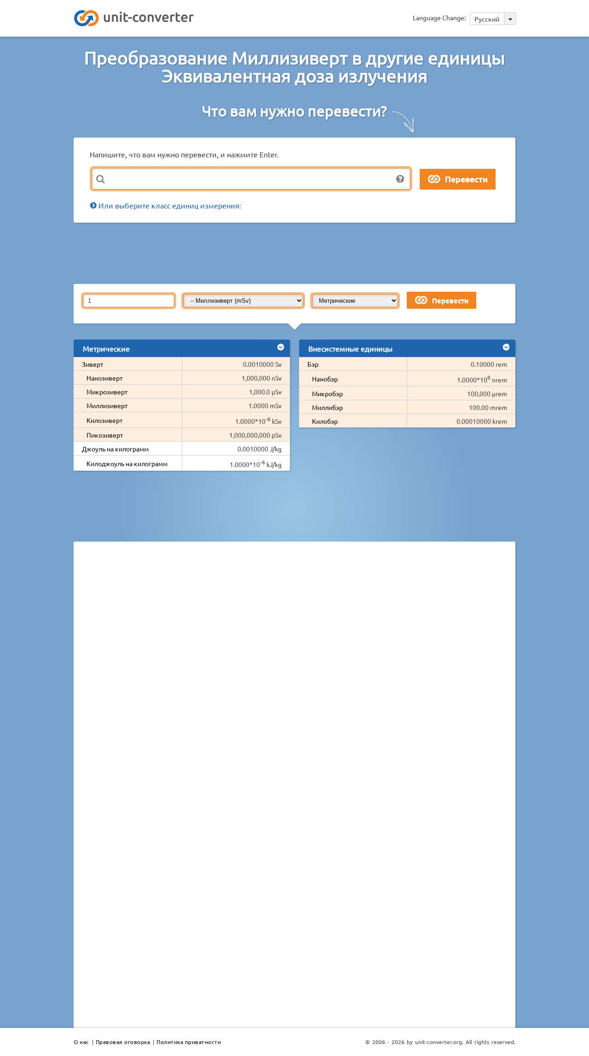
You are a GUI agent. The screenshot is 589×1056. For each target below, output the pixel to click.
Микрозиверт (107, 391)
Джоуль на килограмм (115, 448)
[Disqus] (294, 675)
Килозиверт (104, 420)
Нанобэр (325, 379)
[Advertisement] (297, 252)
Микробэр (327, 393)
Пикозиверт (105, 435)
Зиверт (92, 364)
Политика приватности (188, 1041)
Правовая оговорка (123, 1041)
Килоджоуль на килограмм (127, 463)
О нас (81, 1041)
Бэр (312, 364)
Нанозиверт (104, 378)
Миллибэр (327, 407)
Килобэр (325, 421)
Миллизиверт (107, 405)
